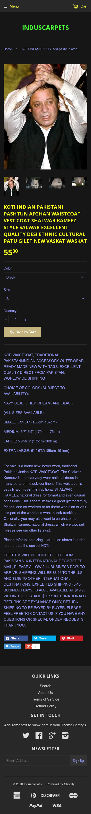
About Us (45, 692)
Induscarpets (45, 27)
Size (7, 289)
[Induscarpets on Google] (52, 736)
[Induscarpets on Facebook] (39, 736)
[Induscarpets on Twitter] (26, 736)
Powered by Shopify (61, 784)
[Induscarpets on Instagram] (65, 736)
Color (8, 268)
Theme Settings (73, 724)
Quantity (10, 310)
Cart (83, 6)
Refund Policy (45, 705)
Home (8, 49)
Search (45, 685)
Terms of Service (45, 699)
